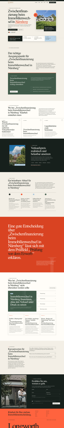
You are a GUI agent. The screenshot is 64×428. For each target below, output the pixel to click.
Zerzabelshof (36, 162)
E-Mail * (47, 389)
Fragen (47, 2)
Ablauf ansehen (21, 29)
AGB (46, 414)
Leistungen (36, 2)
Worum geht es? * (48, 392)
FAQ (46, 416)
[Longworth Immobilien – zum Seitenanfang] (11, 2)
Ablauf (42, 2)
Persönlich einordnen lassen (13, 29)
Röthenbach (40, 162)
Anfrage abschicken (56, 403)
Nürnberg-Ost (48, 162)
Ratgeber (36, 416)
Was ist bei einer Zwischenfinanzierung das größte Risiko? (40, 356)
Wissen (44, 2)
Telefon (33, 392)
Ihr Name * (33, 389)
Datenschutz (47, 413)
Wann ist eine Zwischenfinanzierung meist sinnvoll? (39, 353)
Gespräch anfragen (52, 2)
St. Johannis (32, 162)
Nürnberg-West (44, 162)
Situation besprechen (14, 91)
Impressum (47, 412)
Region (39, 2)
